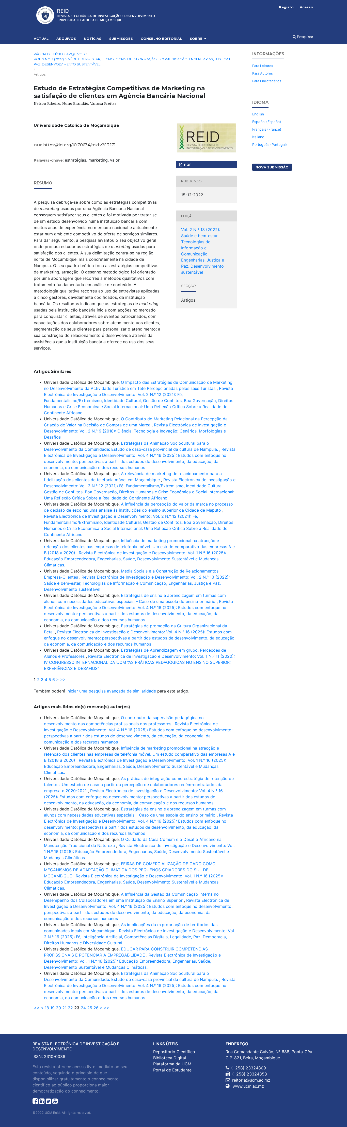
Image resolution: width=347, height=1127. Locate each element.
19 (52, 1007)
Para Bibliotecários (266, 81)
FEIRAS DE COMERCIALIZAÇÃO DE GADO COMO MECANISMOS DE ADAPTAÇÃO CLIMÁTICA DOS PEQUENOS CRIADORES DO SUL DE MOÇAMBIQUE (129, 869)
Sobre (196, 39)
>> (63, 679)
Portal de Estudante (172, 1069)
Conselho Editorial (161, 39)
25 (89, 1007)
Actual (41, 39)
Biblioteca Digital (169, 1057)
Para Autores (262, 73)
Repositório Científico (174, 1051)
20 (58, 1007)
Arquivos (66, 39)
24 (83, 1007)
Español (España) (266, 121)
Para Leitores (262, 66)
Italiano (258, 137)
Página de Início (48, 54)
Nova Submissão (272, 167)
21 (64, 1007)
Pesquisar (304, 36)
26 (96, 1007)
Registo (286, 7)
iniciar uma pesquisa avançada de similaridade (111, 690)
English (258, 114)
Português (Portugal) (269, 144)
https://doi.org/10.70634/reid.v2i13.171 (79, 145)
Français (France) (266, 129)
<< (36, 1007)
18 (47, 1007)
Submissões (121, 39)
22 (70, 1007)
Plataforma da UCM (172, 1063)
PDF (187, 165)
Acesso (306, 7)
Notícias (92, 39)
